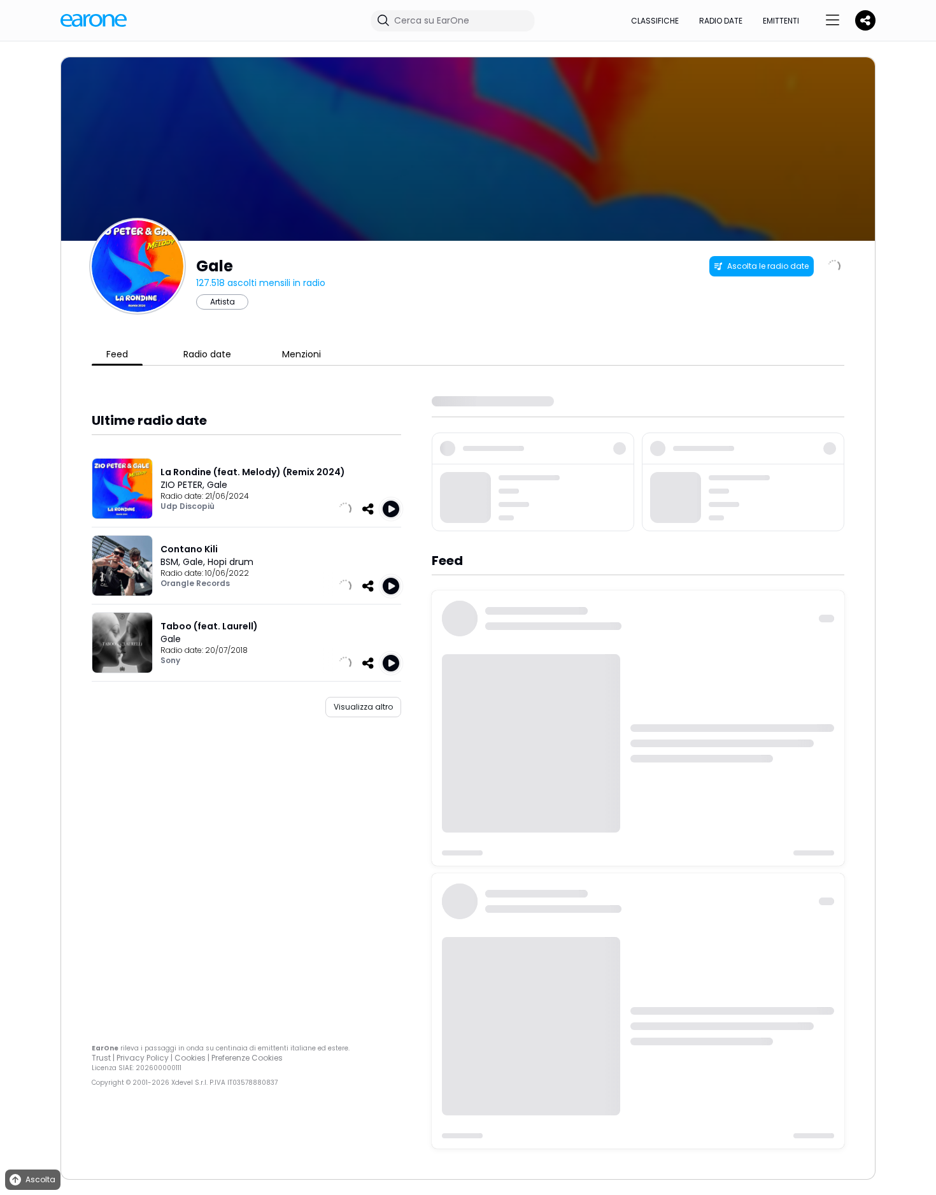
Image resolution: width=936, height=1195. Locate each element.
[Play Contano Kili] (391, 586)
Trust (101, 1057)
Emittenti (781, 20)
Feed (117, 354)
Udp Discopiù (187, 506)
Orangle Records (195, 583)
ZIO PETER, (183, 484)
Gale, (195, 561)
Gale (217, 484)
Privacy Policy (143, 1057)
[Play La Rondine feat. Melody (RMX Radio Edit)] (391, 509)
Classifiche (655, 20)
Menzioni (301, 354)
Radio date (720, 20)
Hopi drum (230, 561)
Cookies (190, 1057)
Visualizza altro (363, 706)
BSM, (171, 561)
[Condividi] (368, 509)
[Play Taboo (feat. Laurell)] (391, 663)
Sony (170, 660)
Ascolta (40, 1179)
